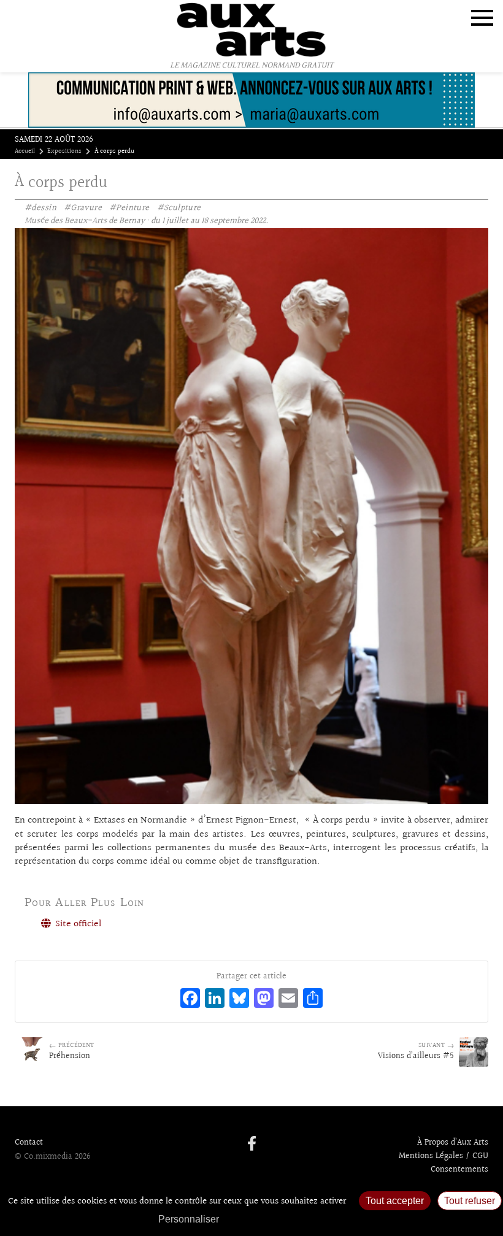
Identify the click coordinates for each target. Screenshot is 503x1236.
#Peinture (129, 208)
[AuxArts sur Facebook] (251, 1144)
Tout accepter (395, 1201)
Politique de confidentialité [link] (291, 1219)
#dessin (40, 208)
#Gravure (83, 208)
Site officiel (77, 924)
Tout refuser (469, 1201)
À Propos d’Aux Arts (452, 1143)
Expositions (64, 151)
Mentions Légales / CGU (443, 1156)
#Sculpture (179, 208)
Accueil (25, 151)
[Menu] (482, 18)
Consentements (459, 1170)
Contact (29, 1143)
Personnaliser (188, 1219)
